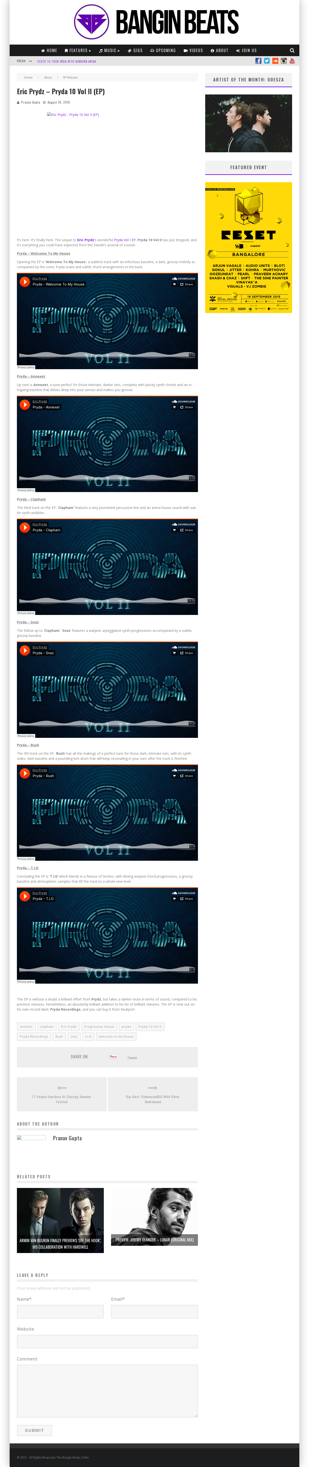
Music (109, 50)
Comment (27, 1359)
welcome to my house (116, 1036)
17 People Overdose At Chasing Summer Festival (61, 1099)
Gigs (137, 50)
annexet (26, 1027)
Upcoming (165, 50)
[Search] (292, 50)
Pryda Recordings (34, 1036)
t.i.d (88, 1036)
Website (25, 1329)
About (222, 50)
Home (51, 50)
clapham (47, 1027)
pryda (126, 1027)
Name (24, 1299)
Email (118, 1299)
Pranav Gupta (30, 102)
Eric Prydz (85, 240)
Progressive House (99, 1027)
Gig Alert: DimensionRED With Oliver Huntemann (153, 1099)
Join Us (248, 50)
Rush (59, 1036)
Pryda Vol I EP (125, 240)
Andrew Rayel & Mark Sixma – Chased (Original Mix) (72, 61)
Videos (195, 50)
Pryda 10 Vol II (150, 1027)
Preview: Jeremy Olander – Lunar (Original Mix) (155, 1240)
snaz (74, 1036)
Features (78, 50)
